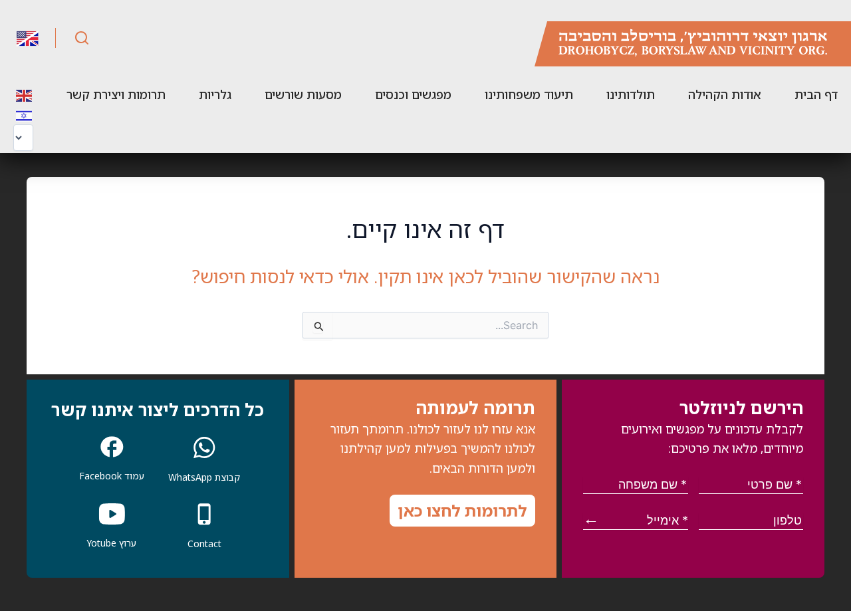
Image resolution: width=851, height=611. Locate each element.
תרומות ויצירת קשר (116, 94)
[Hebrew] (24, 114)
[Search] (82, 38)
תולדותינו (630, 94)
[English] (24, 94)
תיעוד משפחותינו (529, 94)
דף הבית (816, 94)
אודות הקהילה (724, 94)
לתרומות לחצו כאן (462, 510)
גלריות (215, 94)
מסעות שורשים (303, 94)
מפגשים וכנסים (413, 94)
